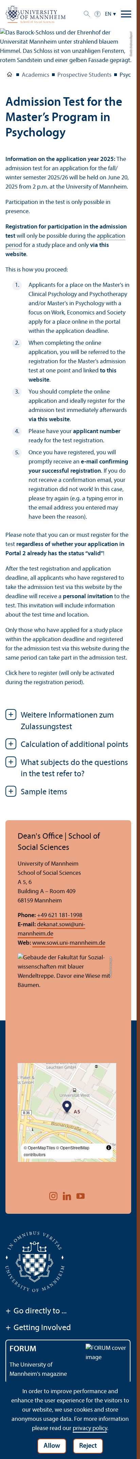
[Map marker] (67, 1108)
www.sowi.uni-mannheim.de (68, 943)
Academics (35, 75)
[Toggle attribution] (109, 1148)
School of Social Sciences (9, 76)
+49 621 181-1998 (59, 915)
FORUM (23, 1349)
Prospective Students (84, 75)
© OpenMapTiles (39, 1147)
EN (108, 14)
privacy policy (90, 1428)
